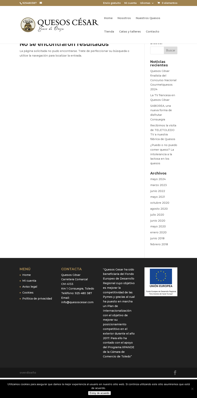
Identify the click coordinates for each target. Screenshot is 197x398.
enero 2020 (158, 232)
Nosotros (124, 18)
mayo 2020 (158, 226)
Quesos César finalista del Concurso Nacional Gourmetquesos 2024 (163, 80)
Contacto (152, 31)
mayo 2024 (158, 179)
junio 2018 (157, 238)
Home (108, 18)
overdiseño (28, 372)
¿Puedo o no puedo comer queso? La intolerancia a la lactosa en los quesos (163, 154)
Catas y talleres (130, 31)
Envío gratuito (112, 3)
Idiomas (145, 3)
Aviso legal (29, 286)
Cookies (27, 292)
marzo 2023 (158, 185)
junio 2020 (157, 220)
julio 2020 (157, 214)
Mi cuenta (130, 3)
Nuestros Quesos (148, 18)
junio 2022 (157, 191)
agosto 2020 (159, 208)
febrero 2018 (159, 244)
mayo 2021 (157, 197)
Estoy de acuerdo (99, 393)
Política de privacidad (37, 298)
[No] (192, 389)
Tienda (109, 31)
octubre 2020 (159, 202)
